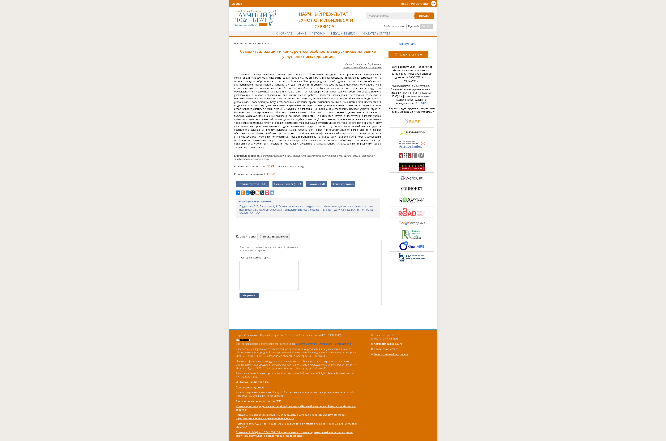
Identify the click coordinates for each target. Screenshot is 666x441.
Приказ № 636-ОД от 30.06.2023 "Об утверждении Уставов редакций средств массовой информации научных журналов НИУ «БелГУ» (291, 416)
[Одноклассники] (243, 192)
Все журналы (407, 44)
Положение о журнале (250, 387)
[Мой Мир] (248, 192)
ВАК (423, 103)
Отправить (249, 295)
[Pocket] (267, 192)
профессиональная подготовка (252, 159)
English (426, 26)
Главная (236, 4)
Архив (301, 33)
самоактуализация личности (274, 155)
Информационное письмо (252, 382)
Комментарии (246, 236)
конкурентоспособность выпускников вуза (317, 155)
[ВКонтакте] (238, 192)
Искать (424, 16)
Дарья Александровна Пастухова (362, 67)
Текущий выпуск (344, 33)
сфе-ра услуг (350, 155)
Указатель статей (376, 33)
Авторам (318, 33)
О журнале (284, 33)
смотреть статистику (289, 166)
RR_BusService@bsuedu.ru (334, 373)
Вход (404, 4)
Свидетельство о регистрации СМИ (258, 401)
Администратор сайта (388, 343)
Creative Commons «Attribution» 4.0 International (323, 343)
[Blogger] (257, 192)
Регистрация (420, 4)
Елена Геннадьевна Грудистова (363, 64)
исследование (367, 155)
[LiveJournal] (262, 192)
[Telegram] (272, 192)
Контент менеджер (386, 349)
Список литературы (274, 236)
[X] (252, 192)
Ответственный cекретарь (391, 354)
